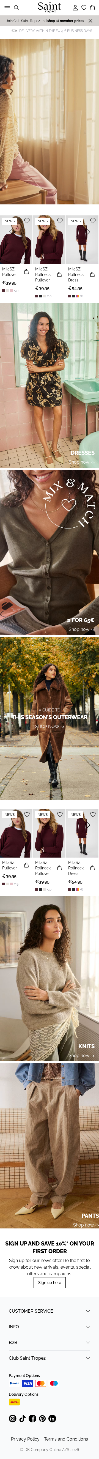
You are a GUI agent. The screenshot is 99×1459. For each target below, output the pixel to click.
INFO (14, 1326)
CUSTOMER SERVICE (31, 1311)
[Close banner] (90, 21)
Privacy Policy (25, 1439)
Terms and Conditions (66, 1439)
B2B (13, 1342)
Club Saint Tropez (27, 1358)
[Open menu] (6, 8)
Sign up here (49, 1282)
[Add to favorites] (27, 221)
